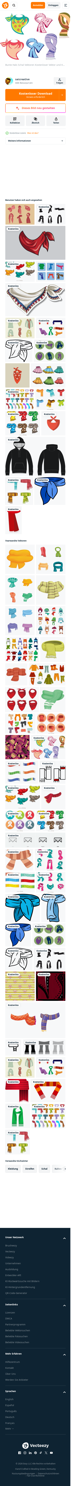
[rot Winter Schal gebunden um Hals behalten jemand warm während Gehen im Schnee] (43, 882)
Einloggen (53, 5)
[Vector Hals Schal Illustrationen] (21, 417)
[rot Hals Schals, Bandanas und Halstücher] (22, 934)
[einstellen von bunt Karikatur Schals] (20, 736)
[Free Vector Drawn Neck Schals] (20, 370)
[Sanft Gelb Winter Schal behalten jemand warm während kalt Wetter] (20, 675)
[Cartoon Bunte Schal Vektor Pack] (22, 513)
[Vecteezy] (5, 5)
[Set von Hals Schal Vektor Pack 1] (20, 1198)
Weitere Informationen (19, 139)
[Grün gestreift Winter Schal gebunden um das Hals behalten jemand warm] (20, 767)
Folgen (59, 82)
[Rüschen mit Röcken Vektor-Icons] (22, 443)
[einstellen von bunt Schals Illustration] (20, 798)
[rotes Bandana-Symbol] (17, 539)
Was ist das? (32, 133)
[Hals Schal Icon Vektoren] (45, 1110)
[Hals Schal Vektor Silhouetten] (20, 234)
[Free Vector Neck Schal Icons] (20, 313)
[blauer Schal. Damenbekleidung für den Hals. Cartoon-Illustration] (20, 636)
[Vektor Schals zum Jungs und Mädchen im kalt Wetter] (17, 1112)
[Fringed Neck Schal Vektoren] (20, 489)
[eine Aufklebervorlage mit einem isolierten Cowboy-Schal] (35, 342)
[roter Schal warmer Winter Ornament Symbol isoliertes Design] (45, 636)
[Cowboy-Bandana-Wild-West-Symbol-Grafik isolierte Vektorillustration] (35, 263)
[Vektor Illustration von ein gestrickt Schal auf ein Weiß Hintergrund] (35, 1464)
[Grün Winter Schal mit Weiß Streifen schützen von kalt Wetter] (18, 960)
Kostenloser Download (35, 94)
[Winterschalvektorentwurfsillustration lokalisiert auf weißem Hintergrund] (19, 467)
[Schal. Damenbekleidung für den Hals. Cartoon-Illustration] (49, 393)
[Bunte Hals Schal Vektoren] (22, 1012)
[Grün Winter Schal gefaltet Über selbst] (17, 883)
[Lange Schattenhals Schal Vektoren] (19, 985)
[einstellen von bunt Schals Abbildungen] (20, 705)
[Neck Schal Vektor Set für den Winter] (21, 1037)
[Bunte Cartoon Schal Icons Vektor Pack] (20, 291)
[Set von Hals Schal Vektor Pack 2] (20, 1242)
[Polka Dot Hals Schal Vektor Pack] (20, 1220)
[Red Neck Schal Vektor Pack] (20, 212)
